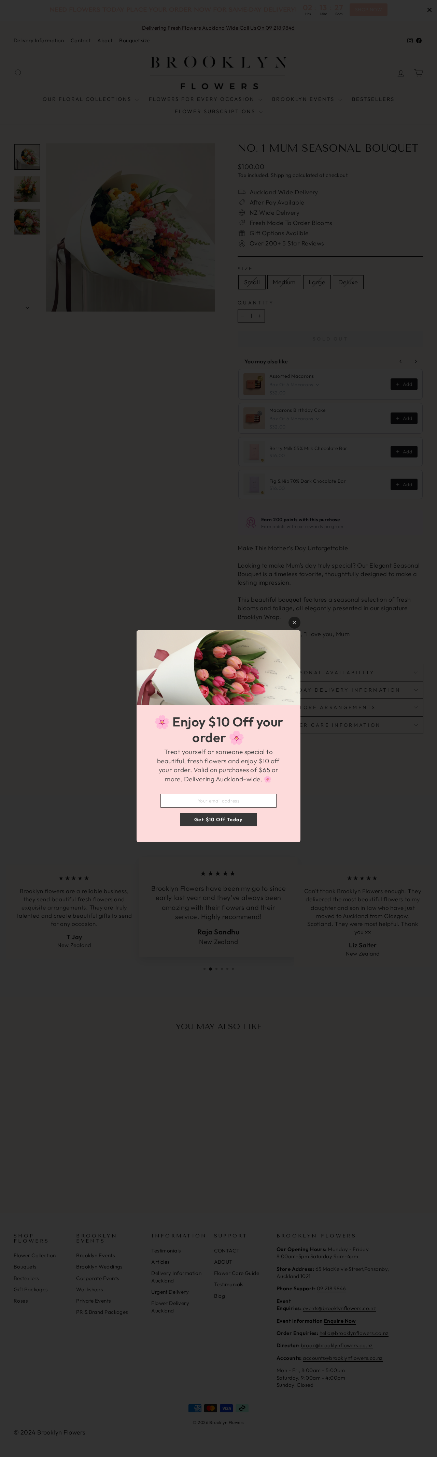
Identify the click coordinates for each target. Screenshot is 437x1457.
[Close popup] (294, 623)
